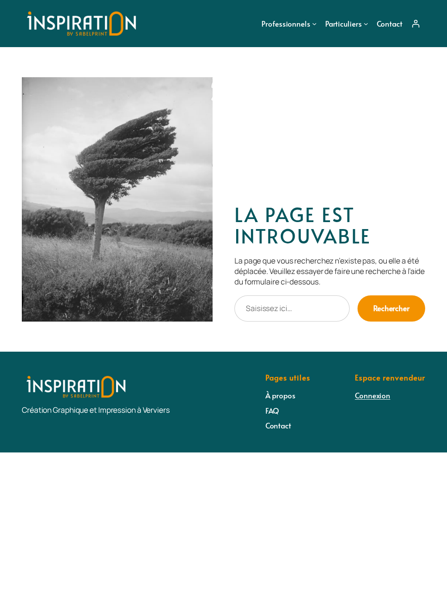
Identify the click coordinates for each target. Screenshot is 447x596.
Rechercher (391, 308)
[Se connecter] (415, 23)
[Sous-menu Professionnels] (314, 23)
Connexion (372, 395)
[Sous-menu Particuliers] (366, 23)
